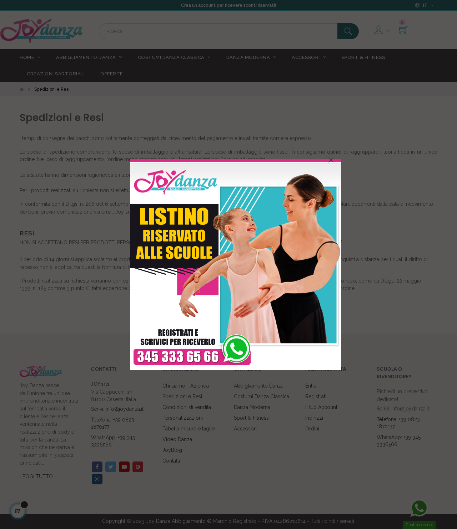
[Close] (331, 160)
